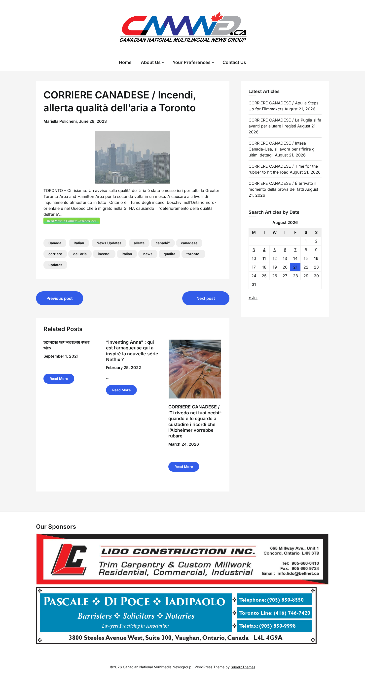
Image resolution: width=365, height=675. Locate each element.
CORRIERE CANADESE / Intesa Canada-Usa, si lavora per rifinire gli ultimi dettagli (283, 149)
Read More (59, 378)
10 (254, 258)
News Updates (109, 243)
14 (295, 258)
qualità (169, 254)
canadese (189, 243)
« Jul (253, 297)
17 (254, 267)
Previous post (59, 298)
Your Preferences (192, 62)
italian (127, 254)
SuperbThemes (243, 667)
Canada (54, 243)
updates (55, 265)
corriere (55, 254)
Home (125, 62)
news (147, 254)
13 (285, 258)
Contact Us (234, 62)
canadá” (163, 243)
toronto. (193, 254)
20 (285, 267)
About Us (151, 62)
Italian (79, 243)
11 (264, 258)
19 (275, 267)
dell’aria (80, 254)
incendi (104, 254)
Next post (205, 298)
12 (275, 258)
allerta (139, 243)
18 (264, 267)
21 (295, 267)
